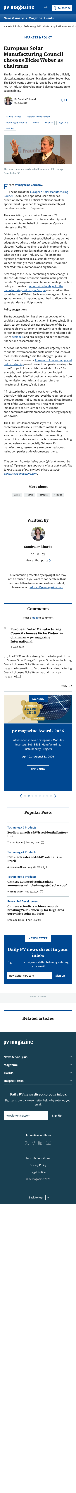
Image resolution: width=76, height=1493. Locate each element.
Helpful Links (14, 1081)
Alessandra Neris (16, 867)
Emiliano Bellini (16, 920)
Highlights (63, 122)
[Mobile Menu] (46, 8)
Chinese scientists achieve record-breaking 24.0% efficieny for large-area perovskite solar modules (35, 909)
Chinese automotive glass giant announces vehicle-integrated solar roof (36, 883)
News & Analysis (15, 18)
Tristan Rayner (15, 842)
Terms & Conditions (38, 1158)
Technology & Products (36, 26)
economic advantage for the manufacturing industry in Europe (33, 288)
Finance (49, 122)
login (35, 618)
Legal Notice (38, 1172)
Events (49, 18)
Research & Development (38, 116)
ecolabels (18, 337)
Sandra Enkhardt (27, 99)
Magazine (35, 18)
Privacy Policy (38, 1165)
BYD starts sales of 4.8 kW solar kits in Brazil (34, 859)
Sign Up (60, 976)
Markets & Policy (13, 26)
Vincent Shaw (15, 892)
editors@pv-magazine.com (20, 474)
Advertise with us (38, 1135)
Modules (10, 128)
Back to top (36, 1198)
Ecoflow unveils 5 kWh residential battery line (37, 834)
